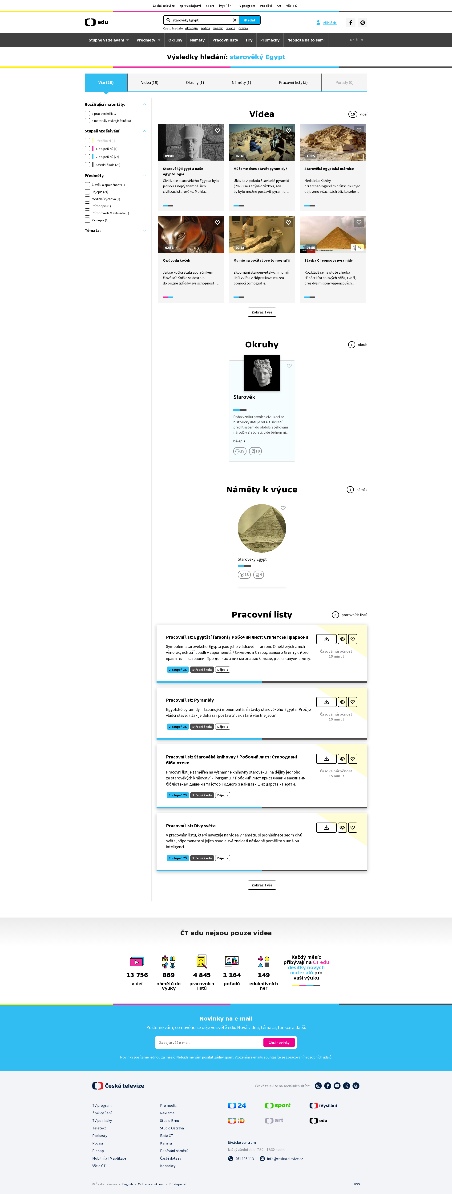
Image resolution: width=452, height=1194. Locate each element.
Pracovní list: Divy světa (191, 825)
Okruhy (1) (195, 82)
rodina (205, 28)
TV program (246, 6)
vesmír (218, 28)
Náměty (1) (241, 82)
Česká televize (164, 6)
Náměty (197, 40)
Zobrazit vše (262, 312)
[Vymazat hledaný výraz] (234, 20)
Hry (249, 40)
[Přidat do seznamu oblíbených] (217, 130)
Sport (210, 6)
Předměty (146, 40)
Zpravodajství (190, 6)
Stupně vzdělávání (106, 40)
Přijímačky (270, 40)
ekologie (191, 28)
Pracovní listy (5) (293, 82)
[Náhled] (342, 639)
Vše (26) (105, 82)
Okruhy (175, 40)
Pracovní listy (225, 40)
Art (279, 6)
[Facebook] (350, 22)
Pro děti (266, 6)
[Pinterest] (362, 22)
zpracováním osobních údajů (308, 1057)
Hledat (249, 20)
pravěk (243, 28)
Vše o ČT (292, 6)
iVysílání (226, 6)
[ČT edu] (96, 23)
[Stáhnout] (326, 639)
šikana (230, 28)
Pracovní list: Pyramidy (190, 700)
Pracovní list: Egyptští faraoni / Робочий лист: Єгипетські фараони (237, 637)
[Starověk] (262, 411)
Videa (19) (149, 82)
